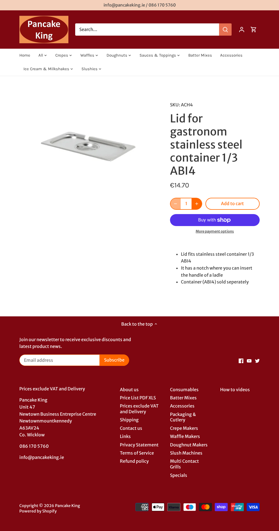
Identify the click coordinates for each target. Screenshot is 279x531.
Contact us (131, 428)
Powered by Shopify (38, 511)
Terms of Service (137, 453)
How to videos (235, 389)
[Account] (242, 29)
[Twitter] (257, 360)
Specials (178, 475)
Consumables (184, 389)
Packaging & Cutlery (183, 417)
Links (125, 436)
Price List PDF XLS (138, 397)
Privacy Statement (139, 444)
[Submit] (225, 29)
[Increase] (197, 203)
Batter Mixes (183, 397)
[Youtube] (249, 360)
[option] (88, 144)
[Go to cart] (253, 29)
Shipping (129, 419)
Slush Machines (186, 453)
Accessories (182, 406)
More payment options (215, 231)
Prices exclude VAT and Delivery (139, 408)
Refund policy (134, 461)
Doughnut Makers (189, 444)
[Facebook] (241, 360)
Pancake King (67, 505)
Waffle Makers (185, 436)
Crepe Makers (184, 428)
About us (129, 389)
